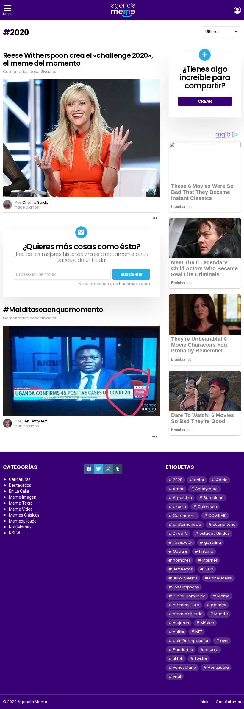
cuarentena (224, 524)
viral (177, 676)
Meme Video (21, 509)
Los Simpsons (186, 587)
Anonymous (206, 489)
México (207, 623)
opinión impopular (191, 640)
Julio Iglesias (185, 578)
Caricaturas (20, 479)
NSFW (14, 533)
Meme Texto (21, 503)
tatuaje (211, 649)
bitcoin (179, 506)
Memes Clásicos (24, 515)
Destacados (20, 485)
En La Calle (19, 491)
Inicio (205, 701)
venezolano (184, 667)
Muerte (221, 614)
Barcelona (214, 497)
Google (180, 551)
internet (209, 560)
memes (218, 605)
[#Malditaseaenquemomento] (81, 371)
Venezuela (218, 667)
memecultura (186, 605)
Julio (208, 569)
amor (178, 489)
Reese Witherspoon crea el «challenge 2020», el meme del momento (78, 59)
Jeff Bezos (183, 569)
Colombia (207, 506)
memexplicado (188, 614)
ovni (224, 640)
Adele (222, 480)
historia (206, 551)
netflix (178, 632)
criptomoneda (187, 524)
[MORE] (154, 218)
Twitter (201, 658)
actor (199, 480)
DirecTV (180, 533)
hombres (182, 560)
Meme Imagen (22, 497)
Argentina (182, 497)
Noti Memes (20, 527)
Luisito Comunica (189, 596)
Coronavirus (185, 515)
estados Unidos (214, 533)
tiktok (178, 658)
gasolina (212, 542)
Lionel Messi (220, 578)
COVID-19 (217, 515)
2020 (177, 480)
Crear (205, 101)
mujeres (181, 623)
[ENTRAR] (237, 10)
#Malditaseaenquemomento (53, 309)
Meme (223, 596)
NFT (198, 632)
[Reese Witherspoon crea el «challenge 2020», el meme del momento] (81, 138)
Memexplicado (23, 521)
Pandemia (183, 649)
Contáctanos (228, 701)
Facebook (183, 542)
